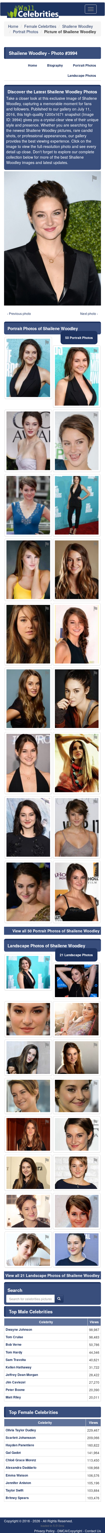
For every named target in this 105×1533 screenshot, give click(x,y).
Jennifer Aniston (18, 1482)
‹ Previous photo (19, 313)
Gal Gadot (13, 1452)
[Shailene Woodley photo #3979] (76, 634)
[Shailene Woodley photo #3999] (76, 1134)
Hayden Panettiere (20, 1445)
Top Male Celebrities (30, 1311)
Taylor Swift (14, 1490)
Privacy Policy (44, 1530)
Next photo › (89, 313)
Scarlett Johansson (21, 1437)
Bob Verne (14, 1344)
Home (32, 65)
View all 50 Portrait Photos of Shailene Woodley (56, 930)
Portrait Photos (84, 65)
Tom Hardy (14, 1352)
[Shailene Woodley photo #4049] (28, 441)
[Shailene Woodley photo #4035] (76, 981)
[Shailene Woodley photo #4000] (76, 570)
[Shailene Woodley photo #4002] (76, 1096)
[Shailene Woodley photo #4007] (28, 1096)
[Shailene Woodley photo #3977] (28, 827)
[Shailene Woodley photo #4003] (76, 505)
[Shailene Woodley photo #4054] (76, 763)
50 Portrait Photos (79, 337)
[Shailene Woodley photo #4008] (28, 1019)
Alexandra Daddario (21, 1467)
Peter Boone (15, 1389)
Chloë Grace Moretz (21, 1460)
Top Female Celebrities (33, 1412)
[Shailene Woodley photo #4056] (76, 892)
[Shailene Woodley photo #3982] (28, 972)
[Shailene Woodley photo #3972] (28, 368)
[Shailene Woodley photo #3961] (28, 1134)
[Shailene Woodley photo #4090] (28, 1249)
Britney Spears (17, 1497)
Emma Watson (17, 1475)
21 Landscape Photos (76, 954)
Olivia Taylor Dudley (21, 1430)
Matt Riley (13, 1397)
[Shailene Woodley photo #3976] (28, 763)
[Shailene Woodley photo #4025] (28, 570)
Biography (55, 65)
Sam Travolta (16, 1359)
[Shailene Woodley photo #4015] (76, 1057)
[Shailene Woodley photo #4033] (76, 827)
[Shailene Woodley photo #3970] (76, 1173)
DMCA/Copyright (69, 1530)
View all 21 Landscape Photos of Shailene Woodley (52, 1275)
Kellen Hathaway (19, 1367)
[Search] (59, 1299)
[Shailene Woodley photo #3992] (28, 1211)
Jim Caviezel (15, 1382)
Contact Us (93, 1530)
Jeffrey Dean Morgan (22, 1374)
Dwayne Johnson (19, 1329)
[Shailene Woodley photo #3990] (28, 699)
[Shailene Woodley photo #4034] (76, 1019)
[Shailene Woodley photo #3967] (76, 441)
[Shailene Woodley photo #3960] (28, 892)
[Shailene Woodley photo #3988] (28, 505)
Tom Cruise (14, 1336)
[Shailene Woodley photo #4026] (28, 1057)
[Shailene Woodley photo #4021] (76, 699)
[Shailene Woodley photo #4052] (28, 1173)
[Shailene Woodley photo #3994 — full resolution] (52, 238)
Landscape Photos (82, 75)
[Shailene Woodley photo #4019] (76, 1211)
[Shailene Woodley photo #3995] (76, 1249)
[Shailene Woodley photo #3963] (76, 376)
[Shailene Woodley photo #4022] (28, 634)
